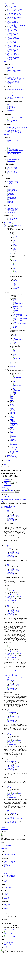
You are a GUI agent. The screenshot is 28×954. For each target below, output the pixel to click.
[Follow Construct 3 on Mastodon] (12, 174)
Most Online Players (16, 152)
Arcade (8, 428)
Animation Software (8, 855)
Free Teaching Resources (9, 876)
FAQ (11, 121)
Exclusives (12, 212)
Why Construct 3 (8, 873)
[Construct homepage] (13, 4)
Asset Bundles (14, 218)
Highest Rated (14, 210)
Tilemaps (12, 201)
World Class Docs (15, 128)
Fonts (11, 193)
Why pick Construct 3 (16, 117)
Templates (13, 198)
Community (6, 134)
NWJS (14, 106)
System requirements (17, 68)
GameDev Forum (8, 905)
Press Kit (6, 896)
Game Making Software (9, 854)
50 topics (12, 515)
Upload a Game (15, 153)
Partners (5, 879)
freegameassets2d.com (6, 507)
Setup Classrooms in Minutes (20, 127)
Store (5, 175)
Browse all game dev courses (17, 89)
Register (6, 222)
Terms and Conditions (9, 942)
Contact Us (9, 455)
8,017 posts (17, 651)
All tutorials (13, 83)
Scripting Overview (16, 70)
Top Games (14, 148)
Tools (11, 202)
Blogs (8, 446)
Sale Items (12, 219)
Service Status (7, 947)
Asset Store (9, 401)
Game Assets (7, 904)
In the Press (6, 897)
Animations (14, 190)
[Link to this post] (10, 519)
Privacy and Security (17, 120)
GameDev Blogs (7, 908)
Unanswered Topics (8, 461)
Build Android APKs (17, 79)
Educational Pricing (14, 130)
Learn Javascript (7, 877)
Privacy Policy (7, 943)
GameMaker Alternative (9, 861)
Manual (13, 67)
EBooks (12, 191)
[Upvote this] (11, 516)
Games (12, 194)
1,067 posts (17, 552)
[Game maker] (13, 225)
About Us (6, 893)
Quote (14, 520)
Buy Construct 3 (14, 181)
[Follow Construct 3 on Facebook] (12, 172)
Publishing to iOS (15, 81)
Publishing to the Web (18, 78)
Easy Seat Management (9, 875)
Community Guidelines (9, 911)
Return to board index (12, 834)
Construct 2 (16, 345)
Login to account (15, 456)
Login (9, 222)
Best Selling (14, 209)
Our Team (6, 894)
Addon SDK (14, 71)
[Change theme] (13, 458)
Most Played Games (18, 150)
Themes (13, 199)
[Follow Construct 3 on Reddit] (12, 167)
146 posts (17, 515)
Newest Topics (16, 141)
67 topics (12, 552)
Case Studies (7, 868)
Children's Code (7, 944)
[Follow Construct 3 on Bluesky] (12, 171)
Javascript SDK (14, 108)
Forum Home (14, 140)
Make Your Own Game (9, 862)
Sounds (15, 197)
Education (6, 111)
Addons (13, 189)
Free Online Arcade (8, 909)
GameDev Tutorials (8, 907)
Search (5, 464)
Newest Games (14, 149)
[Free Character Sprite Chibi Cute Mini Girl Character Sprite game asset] (1, 498)
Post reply (3, 487)
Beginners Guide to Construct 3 (18, 313)
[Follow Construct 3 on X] (10, 170)
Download (15, 104)
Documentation (7, 865)
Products (6, 5)
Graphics (13, 195)
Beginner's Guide (14, 77)
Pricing (5, 864)
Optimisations (17, 82)
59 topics (12, 651)
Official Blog (16, 159)
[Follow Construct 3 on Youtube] (12, 168)
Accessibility (7, 946)
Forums (8, 416)
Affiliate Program (8, 887)
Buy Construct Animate (15, 183)
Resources (6, 61)
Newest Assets (15, 208)
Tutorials (12, 98)
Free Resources (16, 119)
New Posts (12, 161)
